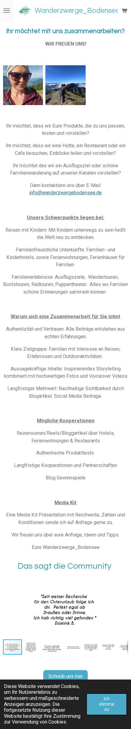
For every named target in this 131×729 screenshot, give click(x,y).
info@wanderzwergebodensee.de (65, 193)
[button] (122, 582)
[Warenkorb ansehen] (124, 10)
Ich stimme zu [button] (106, 704)
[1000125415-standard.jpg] (65, 85)
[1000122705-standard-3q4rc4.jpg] (23, 85)
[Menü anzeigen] (6, 10)
